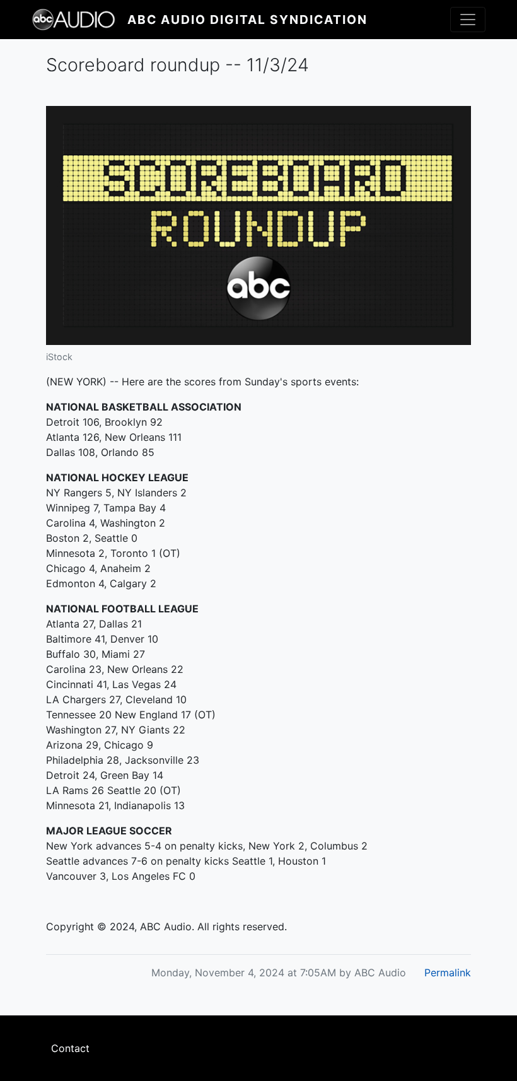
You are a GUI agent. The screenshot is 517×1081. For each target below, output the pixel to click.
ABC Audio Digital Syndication (247, 19)
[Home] (79, 19)
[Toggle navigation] (467, 19)
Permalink (447, 972)
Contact (70, 1048)
